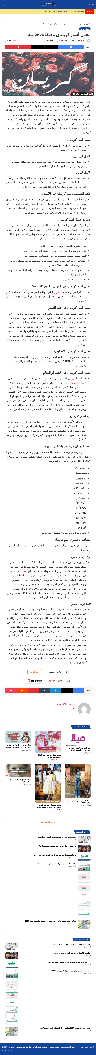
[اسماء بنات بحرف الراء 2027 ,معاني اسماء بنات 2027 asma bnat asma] (18, 737)
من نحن (44, 1047)
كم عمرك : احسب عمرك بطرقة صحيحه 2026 (69, 11)
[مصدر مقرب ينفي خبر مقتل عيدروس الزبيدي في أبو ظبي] (84, 839)
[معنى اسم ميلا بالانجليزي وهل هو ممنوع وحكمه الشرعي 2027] (78, 738)
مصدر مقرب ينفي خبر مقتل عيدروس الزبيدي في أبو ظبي (57, 837)
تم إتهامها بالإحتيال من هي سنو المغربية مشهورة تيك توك (57, 846)
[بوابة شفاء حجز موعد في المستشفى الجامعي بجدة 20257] (84, 890)
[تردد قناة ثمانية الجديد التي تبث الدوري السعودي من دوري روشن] (84, 857)
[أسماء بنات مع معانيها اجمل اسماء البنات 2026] (78, 781)
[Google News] (54, 680)
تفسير (72, 382)
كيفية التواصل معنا (35, 1047)
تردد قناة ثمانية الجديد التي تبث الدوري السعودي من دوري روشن (54, 855)
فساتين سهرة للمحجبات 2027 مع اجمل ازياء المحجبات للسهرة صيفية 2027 (50, 921)
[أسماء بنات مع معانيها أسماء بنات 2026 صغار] (18, 770)
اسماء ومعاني (68, 24)
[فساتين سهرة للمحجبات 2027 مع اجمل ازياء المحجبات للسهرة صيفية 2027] (84, 924)
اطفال (23, 571)
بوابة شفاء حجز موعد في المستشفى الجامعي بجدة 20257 (56, 864)
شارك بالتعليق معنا (48, 822)
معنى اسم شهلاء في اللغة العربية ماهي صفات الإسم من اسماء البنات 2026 (49, 807)
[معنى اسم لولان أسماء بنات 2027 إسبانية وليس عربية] (48, 742)
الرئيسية (86, 24)
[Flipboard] (34, 681)
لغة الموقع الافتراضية (80, 41)
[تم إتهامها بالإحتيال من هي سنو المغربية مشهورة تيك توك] (84, 848)
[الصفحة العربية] (48, 4)
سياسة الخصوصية (22, 1047)
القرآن (57, 292)
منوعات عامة (78, 24)
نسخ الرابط (34, 672)
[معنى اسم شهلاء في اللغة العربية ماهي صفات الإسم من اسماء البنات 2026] (48, 783)
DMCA (4, 1047)
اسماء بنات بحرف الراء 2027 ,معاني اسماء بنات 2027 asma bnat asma (18, 746)
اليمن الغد (12, 1047)
